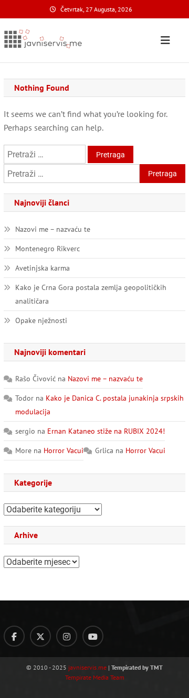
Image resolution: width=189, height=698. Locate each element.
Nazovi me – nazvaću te (52, 229)
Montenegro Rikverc (47, 248)
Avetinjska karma (42, 268)
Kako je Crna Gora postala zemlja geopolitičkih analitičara (90, 294)
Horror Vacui (63, 450)
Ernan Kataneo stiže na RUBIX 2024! (106, 431)
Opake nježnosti (41, 320)
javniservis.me (87, 667)
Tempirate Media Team (94, 677)
